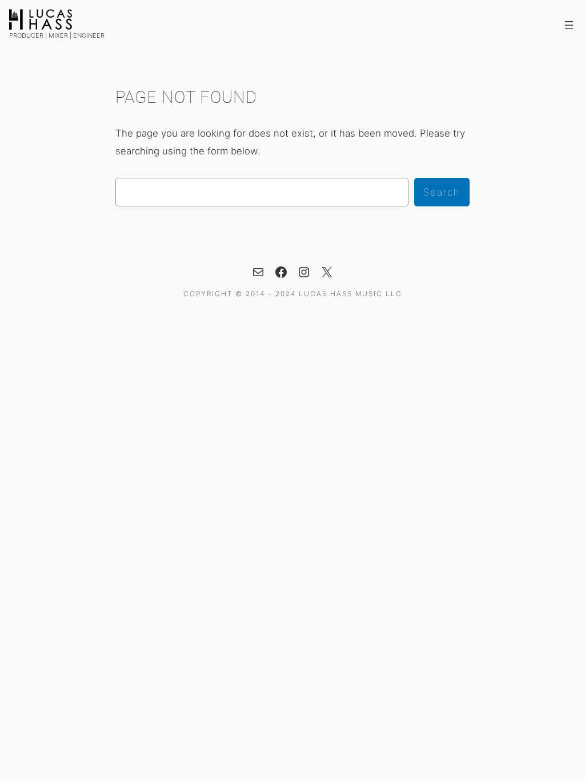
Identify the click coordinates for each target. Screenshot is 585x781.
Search (441, 192)
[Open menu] (569, 25)
